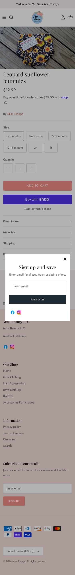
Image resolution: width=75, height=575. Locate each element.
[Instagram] (19, 312)
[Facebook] (12, 312)
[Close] (65, 259)
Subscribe (37, 299)
